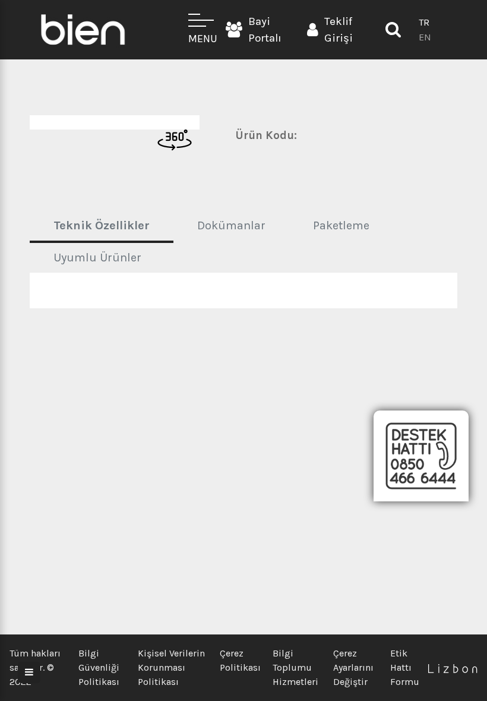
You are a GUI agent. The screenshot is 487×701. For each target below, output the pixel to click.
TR (424, 22)
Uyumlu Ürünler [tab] (97, 257)
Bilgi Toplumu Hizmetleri (295, 667)
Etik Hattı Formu (404, 667)
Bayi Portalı (265, 30)
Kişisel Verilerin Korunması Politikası (171, 667)
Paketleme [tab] (341, 225)
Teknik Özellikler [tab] (101, 225)
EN (425, 37)
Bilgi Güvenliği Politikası (98, 667)
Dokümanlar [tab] (231, 225)
